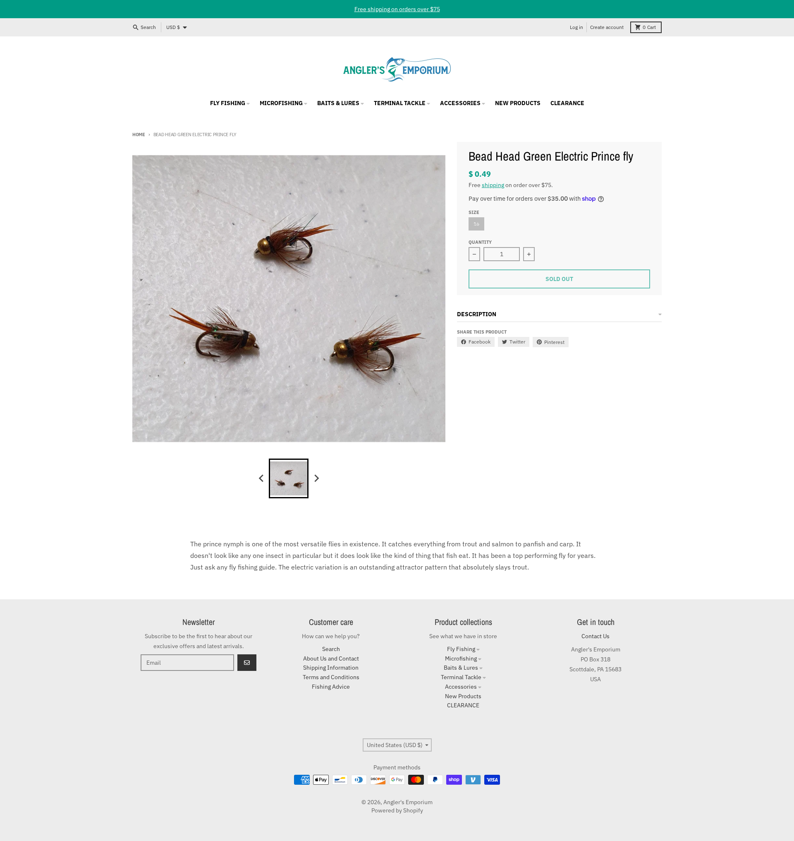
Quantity (480, 242)
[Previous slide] (261, 478)
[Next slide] (316, 478)
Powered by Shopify (397, 810)
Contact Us (595, 636)
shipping (493, 185)
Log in (576, 27)
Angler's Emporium (408, 802)
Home (138, 134)
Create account (607, 27)
